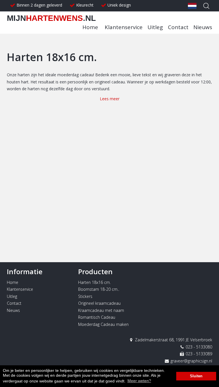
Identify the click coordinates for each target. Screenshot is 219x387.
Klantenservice (124, 27)
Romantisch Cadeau (96, 317)
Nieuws (202, 27)
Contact (178, 27)
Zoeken (206, 5)
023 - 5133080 (198, 347)
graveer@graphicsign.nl (190, 361)
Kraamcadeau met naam (101, 310)
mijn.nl (51, 18)
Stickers (85, 296)
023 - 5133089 (198, 353)
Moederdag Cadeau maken (103, 324)
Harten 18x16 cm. (94, 282)
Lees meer (109, 98)
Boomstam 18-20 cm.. (98, 289)
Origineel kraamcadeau (99, 303)
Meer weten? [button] (139, 380)
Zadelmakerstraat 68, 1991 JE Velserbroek (173, 339)
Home (90, 27)
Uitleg (155, 27)
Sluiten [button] (196, 376)
